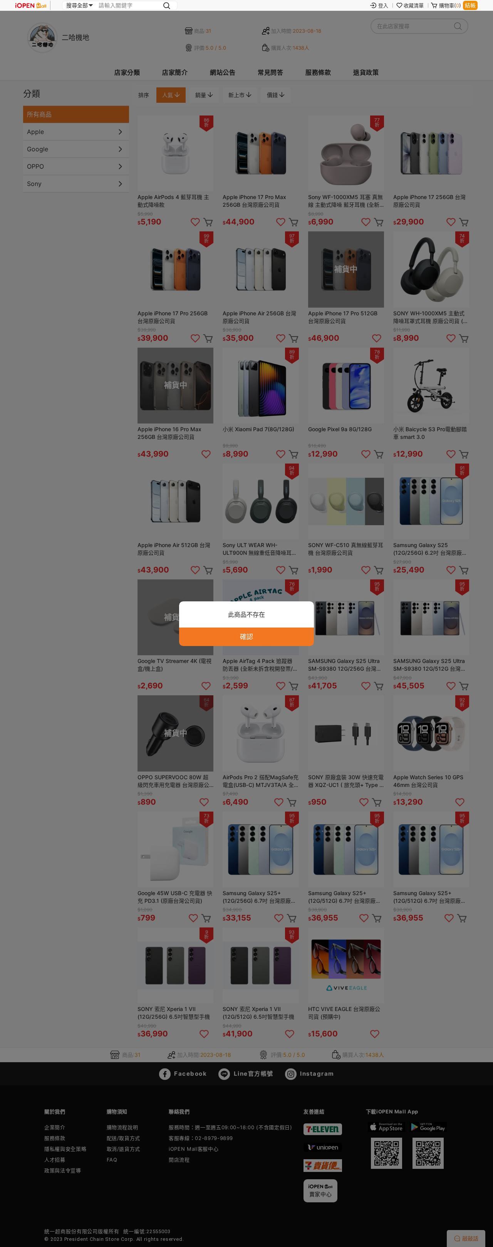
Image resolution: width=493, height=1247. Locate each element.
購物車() (450, 5)
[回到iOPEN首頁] (30, 5)
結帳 (470, 5)
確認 (246, 637)
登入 (383, 5)
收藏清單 (414, 5)
